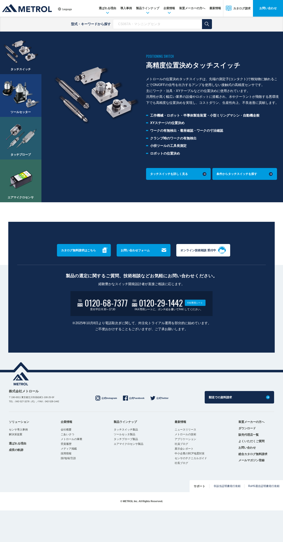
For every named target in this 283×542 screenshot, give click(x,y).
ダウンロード (247, 428)
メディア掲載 (69, 448)
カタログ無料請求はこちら (78, 250)
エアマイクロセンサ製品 (128, 443)
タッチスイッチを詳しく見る (169, 173)
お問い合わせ (268, 8)
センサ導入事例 (18, 429)
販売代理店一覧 (248, 434)
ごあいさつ (67, 434)
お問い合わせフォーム (135, 250)
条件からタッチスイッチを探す (236, 173)
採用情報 (66, 453)
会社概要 (66, 429)
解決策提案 (15, 434)
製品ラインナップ (147, 8)
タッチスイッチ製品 (126, 429)
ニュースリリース (185, 429)
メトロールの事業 (71, 439)
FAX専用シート (195, 303)
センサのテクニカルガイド (191, 458)
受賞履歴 (66, 443)
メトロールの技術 (185, 434)
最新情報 (215, 8)
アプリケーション (185, 439)
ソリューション (19, 421)
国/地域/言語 (68, 458)
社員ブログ (181, 443)
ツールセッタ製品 (124, 434)
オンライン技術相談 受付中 (198, 250)
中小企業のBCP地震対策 (189, 453)
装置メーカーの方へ (192, 8)
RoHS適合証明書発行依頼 (263, 486)
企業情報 (169, 8)
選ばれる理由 (107, 8)
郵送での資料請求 (220, 397)
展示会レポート (184, 448)
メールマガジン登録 (251, 460)
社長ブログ (181, 463)
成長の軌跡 (16, 449)
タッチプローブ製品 (126, 439)
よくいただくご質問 (251, 441)
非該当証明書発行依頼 (227, 486)
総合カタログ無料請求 (252, 454)
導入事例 (126, 8)
